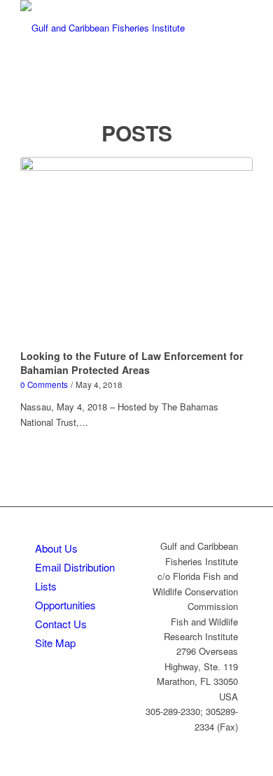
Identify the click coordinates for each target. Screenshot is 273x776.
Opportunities (65, 604)
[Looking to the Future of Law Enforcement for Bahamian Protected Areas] (136, 251)
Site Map (55, 642)
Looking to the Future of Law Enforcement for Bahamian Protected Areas (132, 363)
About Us (56, 548)
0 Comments (44, 384)
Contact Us (61, 623)
